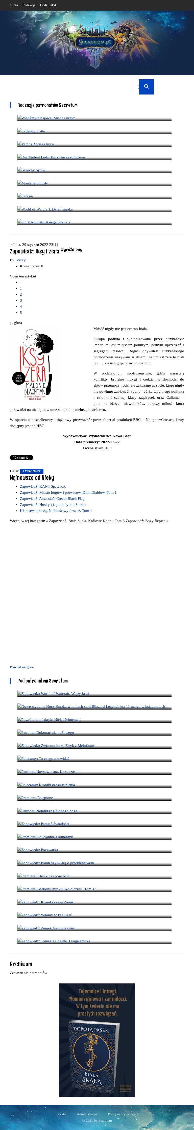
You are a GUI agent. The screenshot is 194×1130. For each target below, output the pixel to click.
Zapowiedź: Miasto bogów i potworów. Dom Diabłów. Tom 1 (68, 492)
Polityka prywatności (123, 1114)
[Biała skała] (97, 1040)
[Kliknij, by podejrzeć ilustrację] (35, 364)
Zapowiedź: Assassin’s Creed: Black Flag (52, 499)
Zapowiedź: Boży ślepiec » (147, 521)
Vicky (21, 260)
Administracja (87, 1114)
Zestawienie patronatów (28, 973)
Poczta (61, 1114)
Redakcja (28, 5)
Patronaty (32, 471)
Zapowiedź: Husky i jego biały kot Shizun (53, 505)
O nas (14, 5)
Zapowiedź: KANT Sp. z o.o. (43, 486)
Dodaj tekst (48, 5)
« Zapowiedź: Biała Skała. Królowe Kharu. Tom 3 (86, 521)
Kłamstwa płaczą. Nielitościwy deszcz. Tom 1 (56, 511)
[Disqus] (97, 593)
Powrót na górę (22, 667)
